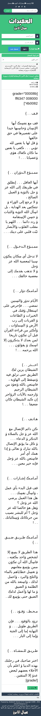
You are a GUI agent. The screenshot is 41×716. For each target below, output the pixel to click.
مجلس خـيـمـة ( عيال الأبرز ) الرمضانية (16, 68)
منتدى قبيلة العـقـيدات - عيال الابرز (25, 66)
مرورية (21, 694)
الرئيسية (29, 3)
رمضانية (15, 694)
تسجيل (10, 3)
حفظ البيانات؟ (33, 49)
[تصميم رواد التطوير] (20, 712)
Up (38, 697)
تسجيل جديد (14, 49)
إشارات (10, 694)
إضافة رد (32, 688)
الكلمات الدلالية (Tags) (31, 694)
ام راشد (34, 82)
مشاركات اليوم (19, 3)
